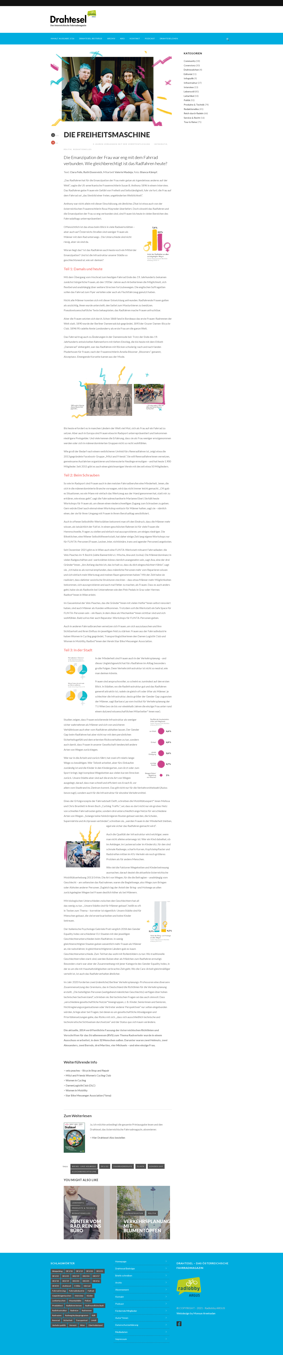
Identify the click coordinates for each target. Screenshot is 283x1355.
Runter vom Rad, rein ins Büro (85, 1226)
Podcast (150, 38)
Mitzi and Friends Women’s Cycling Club (88, 1075)
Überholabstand (95, 1325)
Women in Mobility (76, 1090)
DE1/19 (79, 1271)
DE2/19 (76, 1276)
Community (190, 61)
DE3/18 (55, 1281)
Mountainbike (75, 1300)
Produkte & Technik (83, 1208)
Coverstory (189, 65)
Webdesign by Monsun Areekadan (196, 1313)
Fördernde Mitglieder (126, 1310)
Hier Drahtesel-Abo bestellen (108, 1137)
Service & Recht (192, 117)
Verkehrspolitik (59, 1325)
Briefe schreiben (123, 1275)
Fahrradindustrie (76, 1291)
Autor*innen (121, 1317)
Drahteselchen (169, 38)
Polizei (88, 1300)
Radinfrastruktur (59, 1310)
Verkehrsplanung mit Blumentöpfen (146, 1226)
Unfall (93, 1320)
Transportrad (81, 1320)
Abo (122, 38)
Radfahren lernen (74, 1305)
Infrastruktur (134, 1213)
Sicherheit (67, 1320)
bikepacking (57, 1271)
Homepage (120, 1261)
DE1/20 (89, 1271)
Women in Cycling (76, 1080)
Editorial (188, 74)
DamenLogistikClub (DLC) (80, 1085)
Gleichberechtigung (84, 1172)
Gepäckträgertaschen (61, 1295)
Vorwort (72, 1325)
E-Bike (77, 1286)
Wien (82, 1325)
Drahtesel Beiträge (90, 38)
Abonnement (122, 1289)
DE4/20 (55, 1286)
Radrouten (57, 1315)
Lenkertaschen (59, 1300)
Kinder (90, 1295)
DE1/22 (105, 1166)
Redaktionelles (82, 149)
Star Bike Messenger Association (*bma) (88, 1095)
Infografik (160, 144)
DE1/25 (65, 1276)
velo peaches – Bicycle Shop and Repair (87, 1070)
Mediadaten (121, 1332)
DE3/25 (86, 1281)
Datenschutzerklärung (126, 1324)
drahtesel (66, 1286)
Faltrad (91, 1291)
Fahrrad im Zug (59, 1291)
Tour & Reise (190, 122)
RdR (93, 1315)
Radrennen (87, 1310)
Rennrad (56, 1320)
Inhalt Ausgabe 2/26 (62, 38)
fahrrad (87, 1286)
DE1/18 (69, 1271)
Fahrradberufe (122, 1166)
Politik (68, 149)
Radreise (74, 1310)
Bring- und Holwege (84, 1166)
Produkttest (57, 1305)
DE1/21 (99, 1271)
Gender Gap (156, 1166)
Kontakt (135, 38)
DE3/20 (76, 1281)
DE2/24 (86, 1276)
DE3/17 (96, 1276)
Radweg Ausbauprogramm (76, 1315)
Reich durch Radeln (193, 113)
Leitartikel (189, 96)
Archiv (111, 38)
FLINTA (140, 1166)
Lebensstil (78, 1203)
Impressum (121, 1339)
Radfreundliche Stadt (94, 1305)
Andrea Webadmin (78, 144)
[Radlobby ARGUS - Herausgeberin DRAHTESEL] (189, 1284)
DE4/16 (96, 1281)
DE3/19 (65, 1281)
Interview (189, 87)
